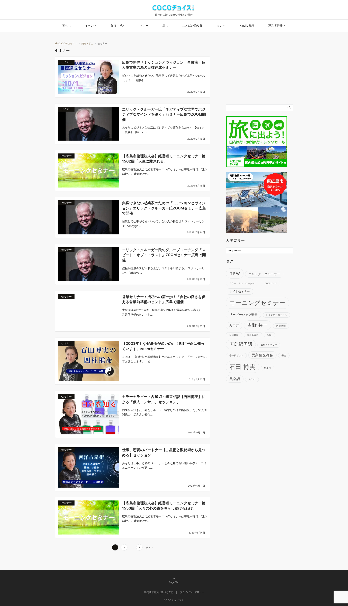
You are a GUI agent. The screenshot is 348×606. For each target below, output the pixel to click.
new (234, 273)
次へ (148, 547)
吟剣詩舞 (281, 326)
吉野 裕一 (257, 325)
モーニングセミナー (257, 302)
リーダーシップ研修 (243, 314)
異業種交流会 (262, 355)
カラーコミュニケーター (242, 283)
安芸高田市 (253, 335)
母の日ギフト (236, 355)
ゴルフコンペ (270, 283)
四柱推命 (234, 335)
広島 (269, 335)
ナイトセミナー (239, 291)
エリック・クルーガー (264, 274)
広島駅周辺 (240, 344)
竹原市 (267, 368)
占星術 (234, 325)
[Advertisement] (259, 73)
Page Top (174, 582)
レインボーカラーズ (276, 315)
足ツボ (252, 379)
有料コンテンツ (269, 345)
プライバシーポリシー (192, 592)
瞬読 (284, 355)
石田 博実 (242, 366)
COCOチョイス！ (174, 600)
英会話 (234, 379)
